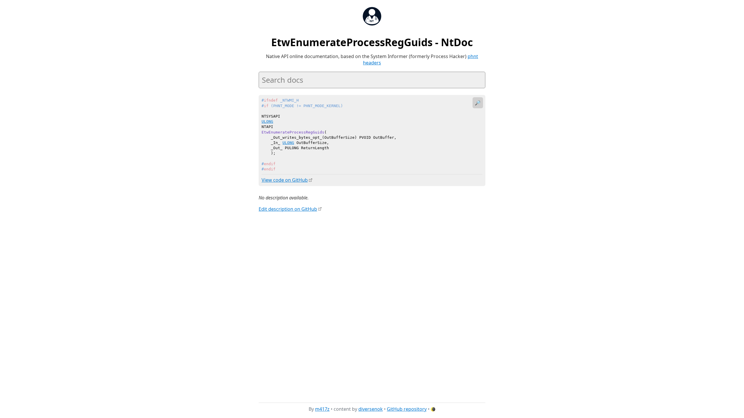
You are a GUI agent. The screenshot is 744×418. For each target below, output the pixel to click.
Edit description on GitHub (288, 209)
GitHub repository (407, 409)
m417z (322, 409)
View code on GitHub (285, 180)
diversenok (370, 409)
